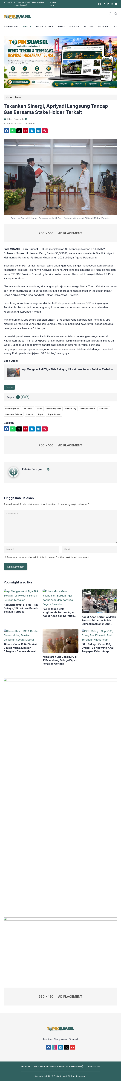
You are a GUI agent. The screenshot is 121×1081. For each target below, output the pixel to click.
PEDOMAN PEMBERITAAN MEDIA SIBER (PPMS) (29, 4)
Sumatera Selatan (13, 414)
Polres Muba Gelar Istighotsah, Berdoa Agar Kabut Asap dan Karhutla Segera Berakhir (58, 612)
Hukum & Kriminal (44, 26)
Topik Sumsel (54, 414)
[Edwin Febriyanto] (15, 476)
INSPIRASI (74, 26)
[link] (99, 4)
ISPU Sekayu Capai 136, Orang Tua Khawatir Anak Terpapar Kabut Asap (98, 648)
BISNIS (61, 26)
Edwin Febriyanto (34, 469)
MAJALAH (103, 26)
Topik (40, 414)
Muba (39, 408)
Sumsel (29, 414)
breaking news (12, 408)
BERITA (27, 26)
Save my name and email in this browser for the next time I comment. (48, 557)
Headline (28, 408)
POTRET (88, 26)
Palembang (70, 408)
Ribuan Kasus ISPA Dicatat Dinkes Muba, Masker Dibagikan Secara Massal (20, 648)
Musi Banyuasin (53, 408)
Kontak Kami (53, 4)
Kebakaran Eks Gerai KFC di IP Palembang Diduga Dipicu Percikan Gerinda (60, 660)
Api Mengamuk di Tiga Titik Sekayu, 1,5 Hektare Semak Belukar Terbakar (67, 369)
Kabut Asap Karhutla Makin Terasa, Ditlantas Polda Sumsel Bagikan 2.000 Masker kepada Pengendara (99, 620)
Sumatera (103, 408)
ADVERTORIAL (11, 26)
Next (8, 387)
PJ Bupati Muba (88, 408)
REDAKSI (8, 2)
